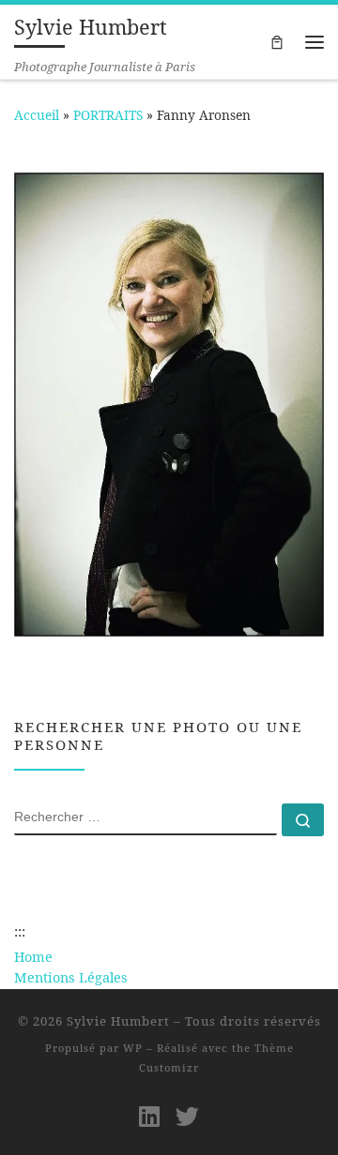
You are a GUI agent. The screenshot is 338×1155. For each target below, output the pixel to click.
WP (133, 1048)
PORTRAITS (108, 115)
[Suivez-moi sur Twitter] (187, 1116)
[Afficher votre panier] (277, 41)
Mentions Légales (71, 977)
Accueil (36, 115)
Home (33, 957)
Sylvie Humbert (118, 1020)
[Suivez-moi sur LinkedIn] (149, 1116)
